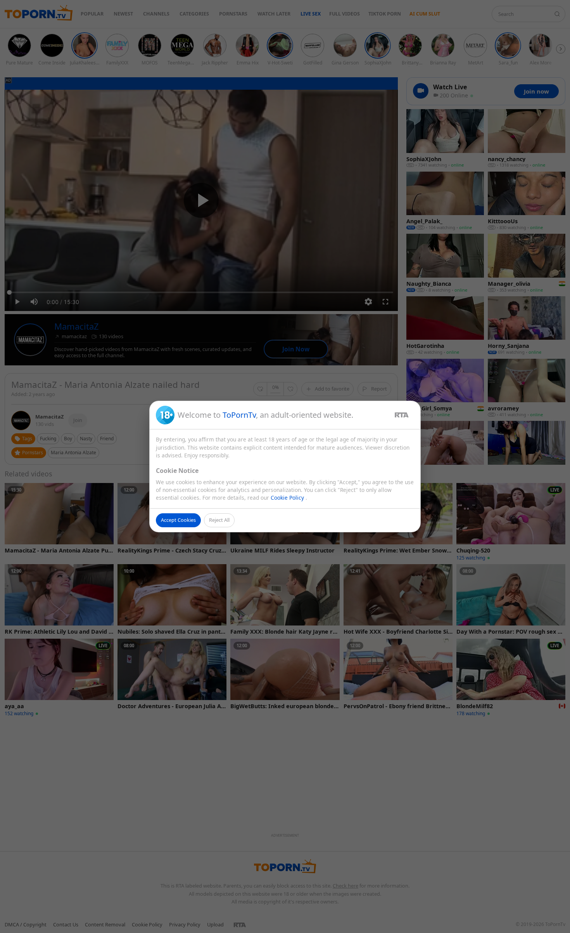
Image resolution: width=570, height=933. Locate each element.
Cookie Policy (288, 497)
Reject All (219, 519)
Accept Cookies (178, 519)
